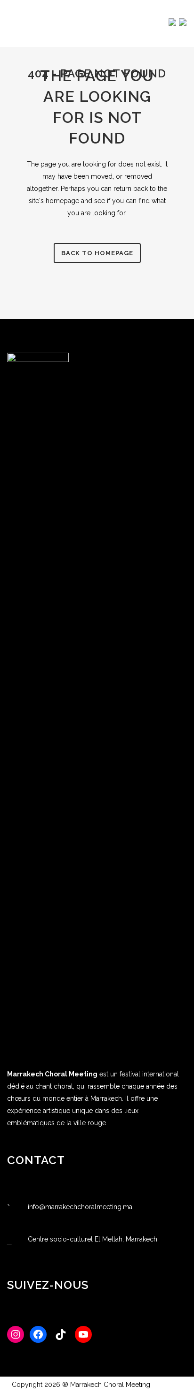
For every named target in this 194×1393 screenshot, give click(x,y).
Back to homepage (97, 253)
